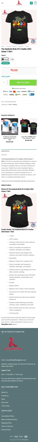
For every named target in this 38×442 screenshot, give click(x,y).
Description (5, 151)
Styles (3, 55)
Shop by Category (11, 46)
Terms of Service (7, 426)
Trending (14, 104)
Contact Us (5, 396)
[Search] (31, 3)
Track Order (5, 406)
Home (3, 46)
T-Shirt (27, 46)
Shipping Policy (6, 423)
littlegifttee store (6, 324)
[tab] (19, 151)
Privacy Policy (6, 430)
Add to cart (23, 82)
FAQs (3, 399)
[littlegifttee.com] (19, 3)
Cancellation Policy (7, 416)
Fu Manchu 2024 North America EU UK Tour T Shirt (9, 138)
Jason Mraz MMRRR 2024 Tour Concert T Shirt (28, 137)
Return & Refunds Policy (9, 419)
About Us (4, 392)
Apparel (21, 46)
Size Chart (4, 402)
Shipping (4, 154)
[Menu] (2, 3)
